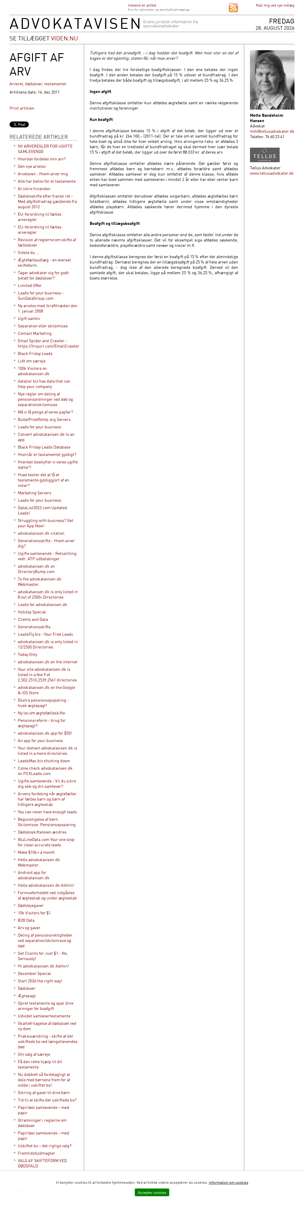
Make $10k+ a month (36, 852)
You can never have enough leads (47, 811)
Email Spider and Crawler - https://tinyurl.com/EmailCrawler (48, 343)
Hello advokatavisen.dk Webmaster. (39, 862)
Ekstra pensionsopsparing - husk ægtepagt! (43, 702)
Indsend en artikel (142, 5)
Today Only (27, 654)
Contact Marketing (35, 333)
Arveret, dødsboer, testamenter (38, 83)
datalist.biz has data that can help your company (44, 383)
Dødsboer (26, 988)
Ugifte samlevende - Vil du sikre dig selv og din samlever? (47, 783)
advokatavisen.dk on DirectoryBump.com (36, 569)
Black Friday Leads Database (44, 446)
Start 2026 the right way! (40, 980)
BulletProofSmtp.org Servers (44, 419)
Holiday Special (32, 611)
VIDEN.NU (64, 38)
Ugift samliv (29, 318)
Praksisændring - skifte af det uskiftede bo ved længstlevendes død (47, 1041)
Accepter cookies (152, 1192)
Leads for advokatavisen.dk (42, 604)
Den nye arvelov (32, 166)
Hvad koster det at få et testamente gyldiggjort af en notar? (43, 480)
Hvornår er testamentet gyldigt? (47, 454)
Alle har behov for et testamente (47, 181)
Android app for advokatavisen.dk (34, 875)
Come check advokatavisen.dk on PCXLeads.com (45, 771)
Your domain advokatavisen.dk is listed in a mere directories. (47, 750)
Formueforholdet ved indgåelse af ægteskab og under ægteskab (47, 895)
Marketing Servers (34, 492)
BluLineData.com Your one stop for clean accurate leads (46, 842)
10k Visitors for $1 (34, 912)
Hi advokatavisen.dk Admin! (43, 965)
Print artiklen (22, 108)
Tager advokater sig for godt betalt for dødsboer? (43, 275)
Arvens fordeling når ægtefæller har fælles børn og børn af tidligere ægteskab (47, 799)
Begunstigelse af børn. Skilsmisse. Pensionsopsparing (47, 822)
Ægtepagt (27, 995)
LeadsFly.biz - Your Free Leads (45, 634)
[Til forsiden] (75, 27)
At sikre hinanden (34, 188)
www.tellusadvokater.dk (272, 173)
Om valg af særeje (34, 1054)
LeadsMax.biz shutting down (44, 760)
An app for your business (40, 740)
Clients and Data (33, 619)
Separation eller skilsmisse (43, 325)
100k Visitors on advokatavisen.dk (34, 371)
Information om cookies (228, 1182)
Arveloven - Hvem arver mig (43, 173)
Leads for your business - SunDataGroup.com (41, 295)
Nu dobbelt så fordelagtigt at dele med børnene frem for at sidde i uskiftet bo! (44, 1080)
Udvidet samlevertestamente (44, 1015)
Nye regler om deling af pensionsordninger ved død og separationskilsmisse (45, 399)
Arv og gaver (29, 927)
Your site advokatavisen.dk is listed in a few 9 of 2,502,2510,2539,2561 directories (47, 674)
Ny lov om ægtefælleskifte (41, 712)
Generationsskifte (34, 626)
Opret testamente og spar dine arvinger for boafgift (45, 1005)
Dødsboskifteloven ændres (42, 831)
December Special (34, 973)
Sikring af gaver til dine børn (44, 1092)
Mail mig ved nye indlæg (275, 5)
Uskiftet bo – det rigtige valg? (45, 1145)
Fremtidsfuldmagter (36, 1153)
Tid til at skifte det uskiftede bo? (47, 1099)
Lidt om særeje (31, 360)
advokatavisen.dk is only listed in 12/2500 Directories (48, 644)
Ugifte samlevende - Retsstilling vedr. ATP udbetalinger (47, 556)
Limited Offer (30, 285)
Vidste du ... (28, 252)
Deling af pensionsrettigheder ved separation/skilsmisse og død (45, 940)
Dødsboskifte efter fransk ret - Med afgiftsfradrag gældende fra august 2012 (47, 201)
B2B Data (26, 920)
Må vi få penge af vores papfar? (45, 411)
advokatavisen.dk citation (41, 533)
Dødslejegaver (31, 905)
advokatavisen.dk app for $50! (45, 732)
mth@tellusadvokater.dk (272, 131)
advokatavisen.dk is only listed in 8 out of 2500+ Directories (48, 594)
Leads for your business (39, 426)
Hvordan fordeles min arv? (42, 158)
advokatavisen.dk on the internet (47, 661)
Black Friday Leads (35, 353)
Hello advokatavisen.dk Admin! (46, 885)
